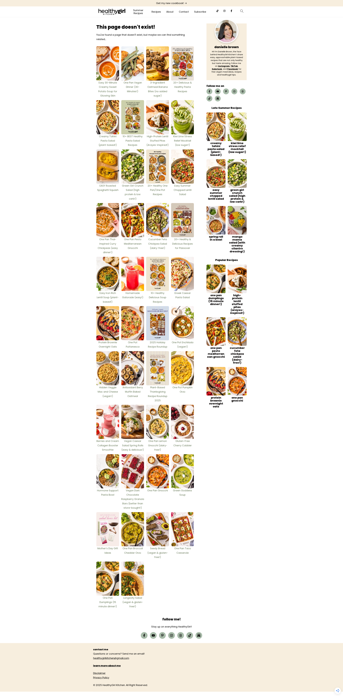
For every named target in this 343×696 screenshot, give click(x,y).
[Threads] (243, 91)
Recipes (156, 11)
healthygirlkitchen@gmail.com (111, 658)
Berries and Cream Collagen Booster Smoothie (107, 445)
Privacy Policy (101, 677)
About (170, 11)
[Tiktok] (217, 11)
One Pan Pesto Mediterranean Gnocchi (132, 244)
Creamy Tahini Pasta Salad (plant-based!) (108, 141)
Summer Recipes (138, 12)
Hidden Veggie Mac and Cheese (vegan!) (108, 392)
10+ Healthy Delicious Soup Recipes (157, 297)
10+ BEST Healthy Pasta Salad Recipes (133, 141)
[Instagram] (224, 11)
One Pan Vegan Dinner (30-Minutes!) (133, 87)
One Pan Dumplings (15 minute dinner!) (107, 602)
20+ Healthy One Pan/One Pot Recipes (157, 190)
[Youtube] (218, 91)
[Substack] (218, 98)
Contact (184, 11)
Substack (217, 69)
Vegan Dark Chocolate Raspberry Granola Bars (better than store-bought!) (132, 499)
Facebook (232, 69)
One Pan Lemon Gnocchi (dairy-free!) (157, 445)
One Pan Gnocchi (157, 490)
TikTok (234, 66)
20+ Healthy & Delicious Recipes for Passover (182, 244)
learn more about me (107, 665)
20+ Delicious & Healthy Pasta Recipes (182, 87)
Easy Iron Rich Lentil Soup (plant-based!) (108, 297)
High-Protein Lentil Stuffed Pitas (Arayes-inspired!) (157, 141)
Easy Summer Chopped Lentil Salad (182, 190)
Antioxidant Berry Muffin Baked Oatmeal (132, 392)
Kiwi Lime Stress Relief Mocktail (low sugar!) (182, 141)
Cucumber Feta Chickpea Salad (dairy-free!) (157, 244)
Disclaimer (99, 673)
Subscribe (200, 11)
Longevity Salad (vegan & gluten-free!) (132, 602)
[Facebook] (231, 11)
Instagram (224, 66)
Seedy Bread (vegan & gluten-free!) (157, 553)
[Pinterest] (226, 91)
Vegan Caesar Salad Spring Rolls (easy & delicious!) (132, 445)
